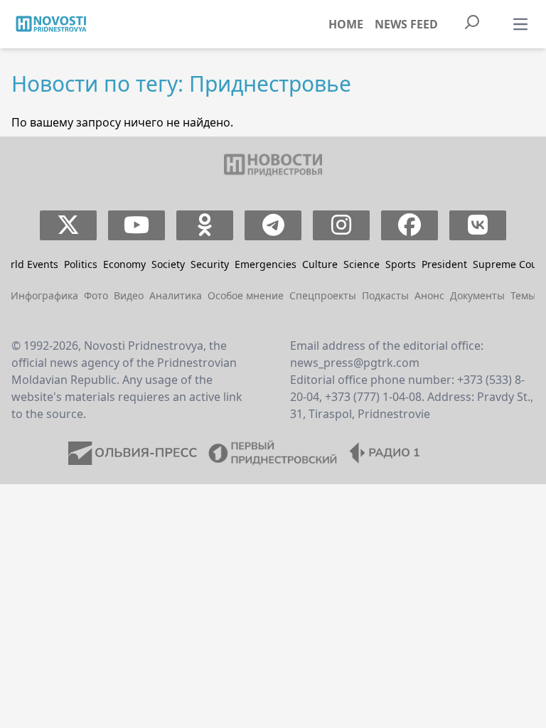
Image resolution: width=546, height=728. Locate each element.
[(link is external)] (68, 225)
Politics (80, 264)
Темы (523, 295)
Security (210, 264)
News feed (406, 24)
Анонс (429, 295)
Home (345, 24)
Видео (129, 295)
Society (168, 264)
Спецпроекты (322, 295)
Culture (320, 264)
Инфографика (44, 295)
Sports (400, 264)
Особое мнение (246, 295)
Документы (477, 295)
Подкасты (385, 295)
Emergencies (265, 264)
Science (361, 264)
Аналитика (175, 295)
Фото (96, 295)
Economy (124, 264)
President (444, 264)
